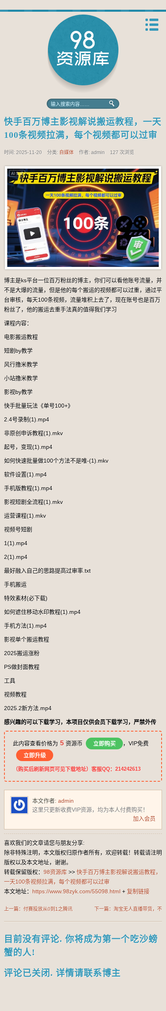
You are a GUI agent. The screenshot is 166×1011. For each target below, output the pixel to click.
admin (66, 800)
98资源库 (83, 53)
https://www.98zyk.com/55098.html (76, 891)
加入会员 (144, 818)
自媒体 (66, 152)
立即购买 (104, 743)
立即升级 (34, 755)
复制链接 (138, 891)
